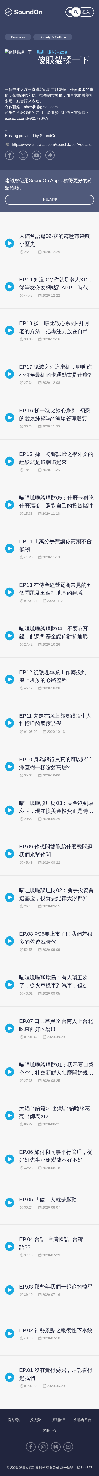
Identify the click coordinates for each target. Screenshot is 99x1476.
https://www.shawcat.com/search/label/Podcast (52, 144)
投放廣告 (36, 1420)
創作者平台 (82, 1420)
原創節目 (59, 1420)
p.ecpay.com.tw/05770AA (26, 118)
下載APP (49, 200)
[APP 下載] (70, 12)
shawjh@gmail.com (41, 107)
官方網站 (14, 1420)
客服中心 (49, 1431)
